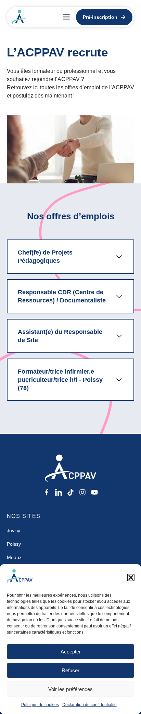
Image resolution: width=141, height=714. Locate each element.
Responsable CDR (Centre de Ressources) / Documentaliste (62, 296)
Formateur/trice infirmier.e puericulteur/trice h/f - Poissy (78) (60, 379)
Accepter (71, 651)
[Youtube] (94, 492)
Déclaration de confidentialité (89, 704)
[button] (130, 577)
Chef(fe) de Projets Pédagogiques (45, 256)
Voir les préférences (70, 689)
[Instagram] (82, 492)
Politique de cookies (40, 704)
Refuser (70, 670)
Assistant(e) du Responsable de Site (60, 335)
